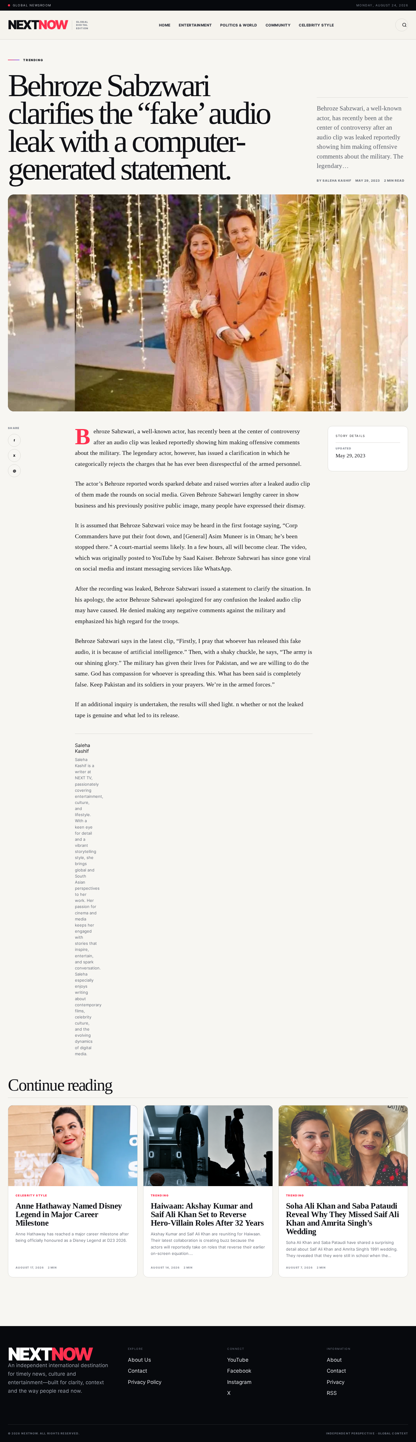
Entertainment (195, 25)
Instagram (239, 1382)
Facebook (239, 1371)
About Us (139, 1360)
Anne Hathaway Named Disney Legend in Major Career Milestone (69, 1214)
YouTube (238, 1360)
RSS (332, 1393)
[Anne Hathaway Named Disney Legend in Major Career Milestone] (72, 1145)
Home (165, 25)
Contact (137, 1371)
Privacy (335, 1382)
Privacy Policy (144, 1382)
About (334, 1360)
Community (278, 25)
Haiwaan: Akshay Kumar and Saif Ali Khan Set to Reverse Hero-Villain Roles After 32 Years (207, 1214)
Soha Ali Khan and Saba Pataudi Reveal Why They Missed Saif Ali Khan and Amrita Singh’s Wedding (342, 1218)
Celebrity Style (316, 25)
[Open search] (401, 25)
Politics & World (238, 25)
